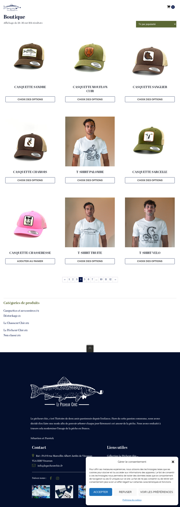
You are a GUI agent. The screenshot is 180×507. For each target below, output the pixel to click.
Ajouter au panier (30, 261)
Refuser (125, 491)
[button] (173, 462)
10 (101, 279)
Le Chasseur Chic (14, 323)
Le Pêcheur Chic (14, 330)
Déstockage (11, 316)
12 (110, 279)
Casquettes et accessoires (19, 311)
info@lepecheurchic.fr (50, 466)
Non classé (10, 335)
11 (106, 279)
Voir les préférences (156, 491)
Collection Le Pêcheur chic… (122, 456)
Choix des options (30, 99)
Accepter (101, 491)
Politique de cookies (132, 500)
